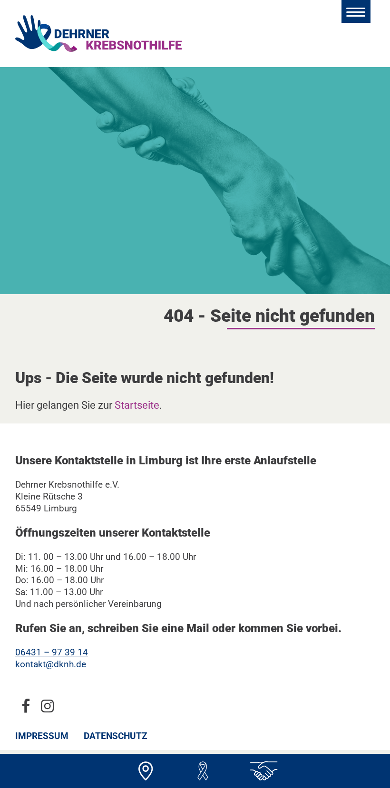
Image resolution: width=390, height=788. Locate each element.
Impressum (41, 735)
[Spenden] (203, 771)
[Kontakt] (145, 771)
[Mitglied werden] (260, 771)
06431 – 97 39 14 (51, 652)
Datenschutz (115, 735)
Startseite (137, 405)
